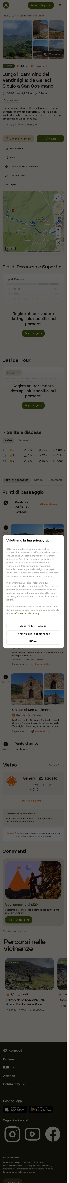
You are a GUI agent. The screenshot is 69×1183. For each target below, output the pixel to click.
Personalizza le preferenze (33, 633)
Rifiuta (33, 641)
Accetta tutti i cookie (33, 625)
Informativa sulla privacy (26, 613)
